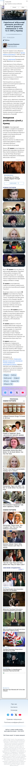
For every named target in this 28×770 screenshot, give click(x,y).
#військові (7, 378)
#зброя (16, 378)
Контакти (14, 707)
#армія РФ (14, 381)
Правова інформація (14, 719)
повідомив (11, 59)
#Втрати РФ (8, 384)
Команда (14, 710)
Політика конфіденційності (14, 722)
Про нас (14, 704)
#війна (13, 375)
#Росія (6, 381)
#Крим (6, 375)
